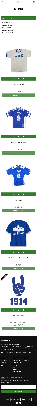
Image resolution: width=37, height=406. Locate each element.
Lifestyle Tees (17, 371)
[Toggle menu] (2, 2)
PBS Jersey (18, 200)
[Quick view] (13, 78)
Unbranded (16, 360)
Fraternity (16, 364)
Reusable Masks (18, 362)
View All (26, 360)
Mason (15, 369)
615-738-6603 (8, 350)
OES (14, 368)
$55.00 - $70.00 (7, 30)
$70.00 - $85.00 (7, 33)
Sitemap (4, 366)
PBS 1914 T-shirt (18, 316)
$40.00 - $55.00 (7, 27)
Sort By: (20, 39)
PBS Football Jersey (18, 142)
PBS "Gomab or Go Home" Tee (18, 258)
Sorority (15, 366)
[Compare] (18, 78)
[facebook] (17, 403)
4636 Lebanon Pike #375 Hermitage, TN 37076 (18, 347)
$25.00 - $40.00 (7, 25)
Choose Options (18, 95)
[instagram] (20, 403)
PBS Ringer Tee (18, 85)
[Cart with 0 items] (34, 2)
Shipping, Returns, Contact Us (4, 362)
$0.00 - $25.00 (7, 22)
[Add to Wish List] (23, 78)
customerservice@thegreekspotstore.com (17, 352)
